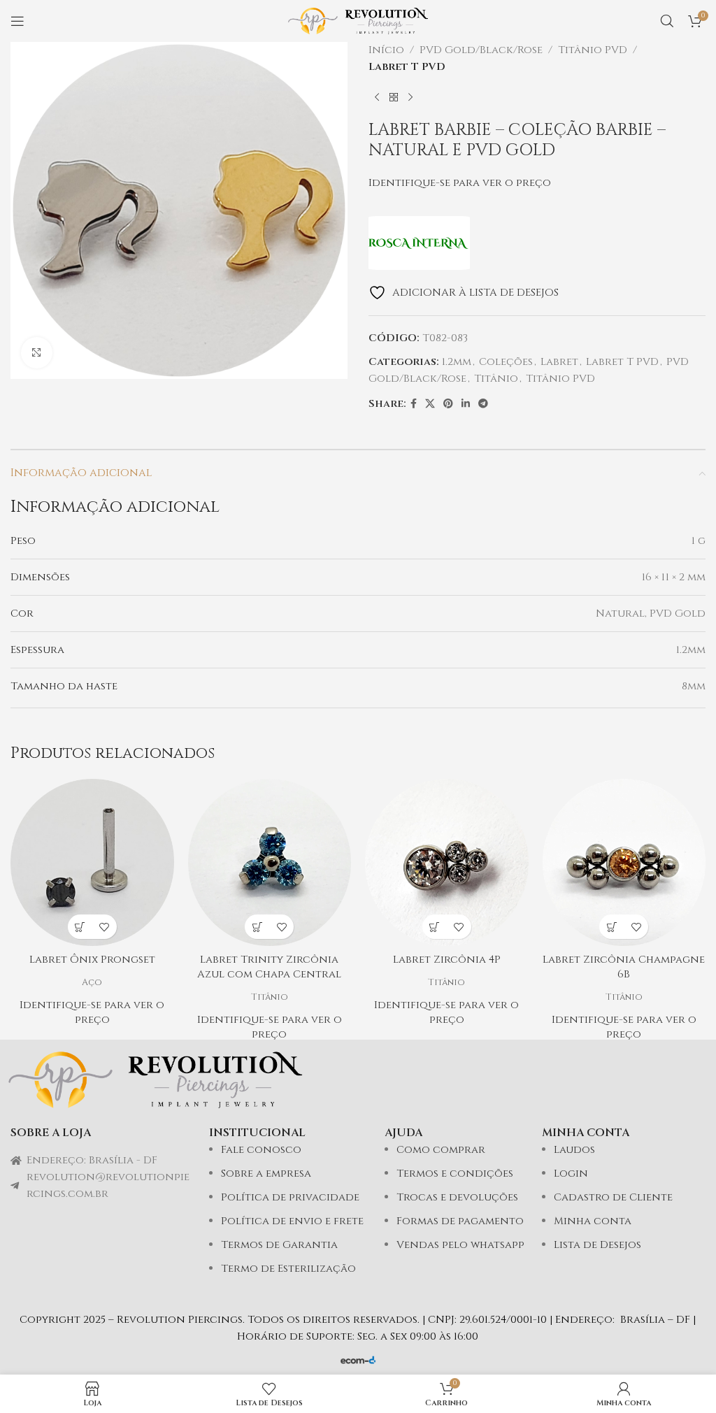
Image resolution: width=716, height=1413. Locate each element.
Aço (92, 983)
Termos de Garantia (279, 1245)
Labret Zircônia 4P (447, 959)
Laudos (574, 1149)
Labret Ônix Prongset (92, 959)
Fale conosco (261, 1149)
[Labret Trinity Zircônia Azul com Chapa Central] (270, 863)
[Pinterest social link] (448, 404)
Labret (559, 361)
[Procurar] (667, 21)
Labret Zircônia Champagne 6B (624, 967)
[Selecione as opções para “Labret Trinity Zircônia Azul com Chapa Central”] (257, 926)
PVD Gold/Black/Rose (481, 50)
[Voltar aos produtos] (393, 97)
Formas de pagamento (460, 1221)
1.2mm (456, 361)
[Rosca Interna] (419, 243)
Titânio (496, 378)
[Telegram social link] (483, 404)
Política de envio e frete (292, 1221)
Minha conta (592, 1221)
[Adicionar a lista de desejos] (104, 926)
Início (386, 50)
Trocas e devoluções (457, 1197)
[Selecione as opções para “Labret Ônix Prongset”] (80, 926)
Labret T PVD (406, 66)
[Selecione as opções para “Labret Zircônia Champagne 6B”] (611, 926)
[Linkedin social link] (465, 404)
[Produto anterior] (376, 97)
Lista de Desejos (597, 1245)
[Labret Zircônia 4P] (447, 863)
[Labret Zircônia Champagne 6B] (624, 863)
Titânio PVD (592, 50)
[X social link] (430, 404)
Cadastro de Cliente (613, 1197)
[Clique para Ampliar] (36, 352)
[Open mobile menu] (17, 21)
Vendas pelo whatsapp (460, 1245)
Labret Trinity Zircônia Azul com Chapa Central (269, 967)
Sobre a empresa (266, 1173)
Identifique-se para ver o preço (459, 182)
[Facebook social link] (413, 404)
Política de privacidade (290, 1197)
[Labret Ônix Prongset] (92, 863)
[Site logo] (358, 20)
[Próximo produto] (410, 97)
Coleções (506, 361)
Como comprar (440, 1149)
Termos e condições (454, 1173)
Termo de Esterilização (288, 1268)
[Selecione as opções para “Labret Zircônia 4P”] (434, 926)
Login (571, 1173)
